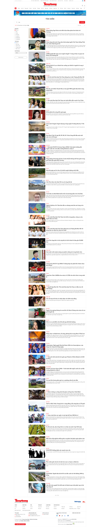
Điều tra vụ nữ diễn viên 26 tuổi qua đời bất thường (61, 322)
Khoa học (73, 8)
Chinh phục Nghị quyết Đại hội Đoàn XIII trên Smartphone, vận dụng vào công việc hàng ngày (64, 346)
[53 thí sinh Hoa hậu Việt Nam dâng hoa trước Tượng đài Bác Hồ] (37, 80)
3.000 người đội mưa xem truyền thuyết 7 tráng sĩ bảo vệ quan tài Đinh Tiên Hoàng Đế (65, 54)
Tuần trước (18, 45)
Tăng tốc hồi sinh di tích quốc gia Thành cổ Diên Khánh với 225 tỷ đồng (65, 357)
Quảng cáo (71, 0)
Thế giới (38, 8)
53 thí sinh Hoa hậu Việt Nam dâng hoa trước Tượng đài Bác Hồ (66, 77)
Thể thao (50, 8)
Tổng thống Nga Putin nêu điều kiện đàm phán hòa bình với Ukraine (63, 31)
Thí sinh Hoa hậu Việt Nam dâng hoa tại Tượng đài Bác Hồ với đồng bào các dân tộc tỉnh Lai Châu (64, 229)
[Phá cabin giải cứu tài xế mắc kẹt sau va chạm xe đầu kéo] (37, 465)
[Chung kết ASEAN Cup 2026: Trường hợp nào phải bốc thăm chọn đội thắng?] (37, 266)
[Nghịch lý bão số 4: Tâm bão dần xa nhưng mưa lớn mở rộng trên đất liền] (37, 208)
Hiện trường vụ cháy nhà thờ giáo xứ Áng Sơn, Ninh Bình (64, 392)
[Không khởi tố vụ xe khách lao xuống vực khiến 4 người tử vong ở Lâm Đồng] (37, 68)
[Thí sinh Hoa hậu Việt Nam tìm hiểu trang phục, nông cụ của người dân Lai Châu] (37, 220)
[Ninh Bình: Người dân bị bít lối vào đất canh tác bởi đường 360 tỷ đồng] (37, 476)
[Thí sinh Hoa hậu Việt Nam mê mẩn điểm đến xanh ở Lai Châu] (37, 103)
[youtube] (84, 1)
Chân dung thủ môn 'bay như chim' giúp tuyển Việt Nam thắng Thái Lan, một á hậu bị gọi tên (65, 42)
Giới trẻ (42, 8)
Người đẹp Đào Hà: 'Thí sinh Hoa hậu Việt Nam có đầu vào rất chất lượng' (64, 287)
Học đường (48, 366)
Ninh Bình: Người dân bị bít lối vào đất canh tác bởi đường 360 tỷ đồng (65, 474)
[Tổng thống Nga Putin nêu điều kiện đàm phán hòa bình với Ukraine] (37, 33)
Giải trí (65, 8)
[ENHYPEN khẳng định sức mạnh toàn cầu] (37, 453)
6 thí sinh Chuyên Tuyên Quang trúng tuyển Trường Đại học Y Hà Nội (65, 124)
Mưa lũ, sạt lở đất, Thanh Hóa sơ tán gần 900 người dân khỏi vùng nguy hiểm (65, 89)
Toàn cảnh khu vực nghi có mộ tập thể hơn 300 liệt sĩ (63, 415)
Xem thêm (84, 8)
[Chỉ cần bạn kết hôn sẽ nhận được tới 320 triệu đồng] (37, 301)
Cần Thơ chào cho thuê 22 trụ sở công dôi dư (59, 182)
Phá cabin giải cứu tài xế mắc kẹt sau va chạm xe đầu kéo (62, 462)
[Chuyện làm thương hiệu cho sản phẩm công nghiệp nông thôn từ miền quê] (37, 500)
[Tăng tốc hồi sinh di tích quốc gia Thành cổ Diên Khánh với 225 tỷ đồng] (37, 360)
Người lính (55, 8)
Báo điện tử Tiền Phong (50, 4)
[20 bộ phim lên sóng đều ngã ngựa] (37, 115)
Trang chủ (15, 8)
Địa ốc (30, 8)
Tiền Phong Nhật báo (44, 0)
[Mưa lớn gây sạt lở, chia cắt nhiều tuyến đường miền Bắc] (37, 173)
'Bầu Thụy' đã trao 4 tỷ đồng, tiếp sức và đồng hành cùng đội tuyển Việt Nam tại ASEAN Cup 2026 (65, 521)
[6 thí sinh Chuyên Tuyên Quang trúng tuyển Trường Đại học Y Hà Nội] (37, 126)
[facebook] (82, 1)
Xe (58, 8)
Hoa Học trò (60, 0)
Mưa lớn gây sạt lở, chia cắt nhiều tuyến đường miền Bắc (62, 170)
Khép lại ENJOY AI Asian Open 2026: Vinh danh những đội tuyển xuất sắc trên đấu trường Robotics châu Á (64, 147)
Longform (17, 36)
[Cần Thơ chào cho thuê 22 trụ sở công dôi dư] (37, 185)
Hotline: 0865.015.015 (35, 0)
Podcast (17, 34)
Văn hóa (61, 8)
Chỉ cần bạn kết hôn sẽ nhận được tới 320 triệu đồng (61, 298)
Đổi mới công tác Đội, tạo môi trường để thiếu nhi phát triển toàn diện (65, 509)
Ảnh (16, 31)
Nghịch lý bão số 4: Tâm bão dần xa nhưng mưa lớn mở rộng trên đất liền (64, 206)
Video (81, 8)
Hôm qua (17, 44)
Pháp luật (46, 8)
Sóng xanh (26, 8)
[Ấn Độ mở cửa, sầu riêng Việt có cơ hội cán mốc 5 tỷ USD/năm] (37, 430)
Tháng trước (18, 47)
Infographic (18, 39)
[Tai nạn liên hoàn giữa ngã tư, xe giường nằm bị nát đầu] (37, 383)
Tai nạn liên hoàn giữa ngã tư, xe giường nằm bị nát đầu (62, 380)
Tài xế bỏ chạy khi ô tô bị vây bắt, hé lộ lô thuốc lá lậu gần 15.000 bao (64, 241)
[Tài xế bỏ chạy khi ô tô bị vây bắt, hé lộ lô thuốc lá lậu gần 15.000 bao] (37, 243)
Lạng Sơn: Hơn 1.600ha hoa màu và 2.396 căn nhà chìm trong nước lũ (65, 276)
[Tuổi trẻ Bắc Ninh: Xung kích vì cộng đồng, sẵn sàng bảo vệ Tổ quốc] (37, 406)
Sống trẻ (48, 296)
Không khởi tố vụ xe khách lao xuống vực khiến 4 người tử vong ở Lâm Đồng (64, 66)
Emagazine (18, 37)
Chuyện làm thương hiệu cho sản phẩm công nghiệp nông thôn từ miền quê (65, 497)
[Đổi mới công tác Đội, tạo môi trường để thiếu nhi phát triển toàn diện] (37, 511)
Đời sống (48, 261)
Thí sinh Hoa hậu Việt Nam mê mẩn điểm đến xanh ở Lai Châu (65, 100)
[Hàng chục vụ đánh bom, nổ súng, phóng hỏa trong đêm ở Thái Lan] (37, 336)
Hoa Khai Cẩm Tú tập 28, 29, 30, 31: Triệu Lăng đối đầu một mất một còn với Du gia (64, 136)
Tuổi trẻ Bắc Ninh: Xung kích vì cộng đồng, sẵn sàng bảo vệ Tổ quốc (65, 403)
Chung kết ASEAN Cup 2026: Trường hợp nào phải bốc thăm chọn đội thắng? (65, 264)
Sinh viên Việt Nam (53, 0)
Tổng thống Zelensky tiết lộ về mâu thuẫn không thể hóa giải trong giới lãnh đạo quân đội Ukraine (65, 159)
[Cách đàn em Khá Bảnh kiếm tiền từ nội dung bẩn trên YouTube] (37, 196)
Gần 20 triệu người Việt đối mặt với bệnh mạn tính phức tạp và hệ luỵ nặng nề (65, 486)
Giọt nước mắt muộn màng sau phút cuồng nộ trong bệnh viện (64, 252)
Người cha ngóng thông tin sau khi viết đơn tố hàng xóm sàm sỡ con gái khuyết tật (65, 311)
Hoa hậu (77, 8)
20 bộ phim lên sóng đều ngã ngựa (56, 112)
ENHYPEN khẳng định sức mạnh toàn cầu (58, 450)
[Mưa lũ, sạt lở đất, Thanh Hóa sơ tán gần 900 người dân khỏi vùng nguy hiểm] (37, 91)
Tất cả (17, 30)
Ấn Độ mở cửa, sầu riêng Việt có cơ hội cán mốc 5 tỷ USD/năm (64, 427)
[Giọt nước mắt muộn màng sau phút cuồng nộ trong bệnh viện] (37, 255)
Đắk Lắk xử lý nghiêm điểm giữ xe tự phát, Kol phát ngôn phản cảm (65, 438)
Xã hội (19, 8)
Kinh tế (22, 8)
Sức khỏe (34, 8)
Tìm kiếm (50, 19)
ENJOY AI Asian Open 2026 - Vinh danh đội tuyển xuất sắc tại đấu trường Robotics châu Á (65, 369)
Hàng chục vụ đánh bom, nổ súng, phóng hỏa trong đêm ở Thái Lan (65, 333)
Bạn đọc (48, 308)
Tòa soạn (66, 0)
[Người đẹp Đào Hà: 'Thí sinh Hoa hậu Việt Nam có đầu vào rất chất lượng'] (37, 290)
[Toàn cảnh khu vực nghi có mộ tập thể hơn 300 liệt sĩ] (37, 418)
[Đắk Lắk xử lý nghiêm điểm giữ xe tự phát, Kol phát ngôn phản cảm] (37, 441)
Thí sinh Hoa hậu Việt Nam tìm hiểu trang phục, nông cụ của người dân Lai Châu (64, 217)
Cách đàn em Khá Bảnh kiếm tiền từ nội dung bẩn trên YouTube (64, 193)
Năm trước (18, 48)
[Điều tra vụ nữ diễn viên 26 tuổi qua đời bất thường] (37, 325)
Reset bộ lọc (20, 57)
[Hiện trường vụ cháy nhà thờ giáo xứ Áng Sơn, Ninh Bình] (37, 395)
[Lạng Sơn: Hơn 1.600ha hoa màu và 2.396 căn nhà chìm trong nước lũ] (37, 278)
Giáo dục (69, 8)
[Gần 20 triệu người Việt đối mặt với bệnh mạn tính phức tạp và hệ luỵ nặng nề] (37, 488)
